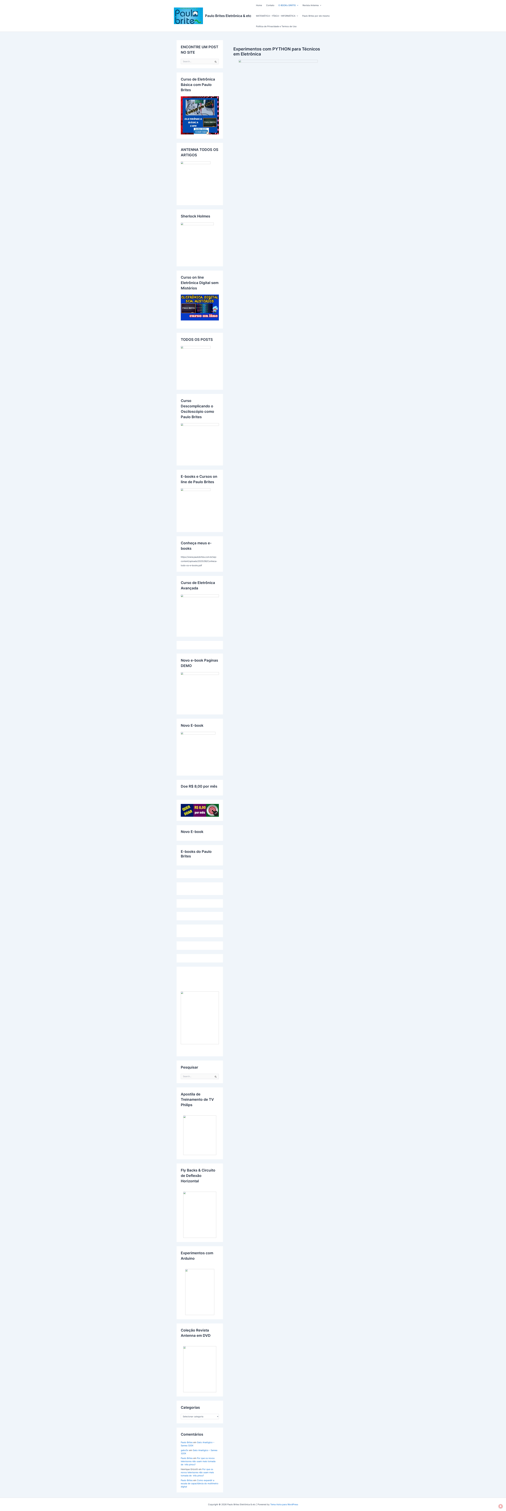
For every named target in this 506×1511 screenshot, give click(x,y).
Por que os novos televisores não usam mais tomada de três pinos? (198, 1461)
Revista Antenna (311, 5)
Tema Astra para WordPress (284, 1504)
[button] (297, 5)
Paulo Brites (187, 1442)
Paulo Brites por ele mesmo (316, 15)
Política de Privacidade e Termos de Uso (276, 26)
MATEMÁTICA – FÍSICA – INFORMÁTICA (275, 15)
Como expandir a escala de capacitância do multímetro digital (199, 1483)
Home (259, 5)
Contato (270, 5)
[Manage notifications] (500, 1506)
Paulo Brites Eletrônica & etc (228, 16)
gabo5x (184, 1450)
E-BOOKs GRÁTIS (287, 5)
